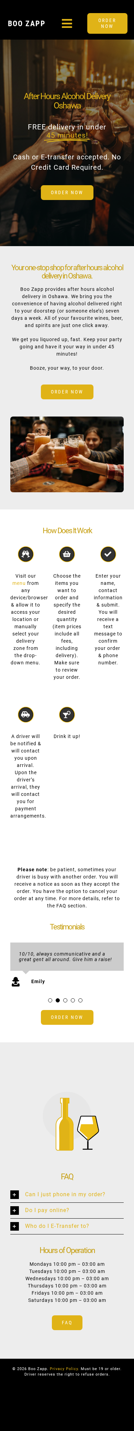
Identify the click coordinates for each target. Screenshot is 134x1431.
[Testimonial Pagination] (50, 1005)
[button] (67, 1200)
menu (19, 583)
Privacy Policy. (64, 1374)
